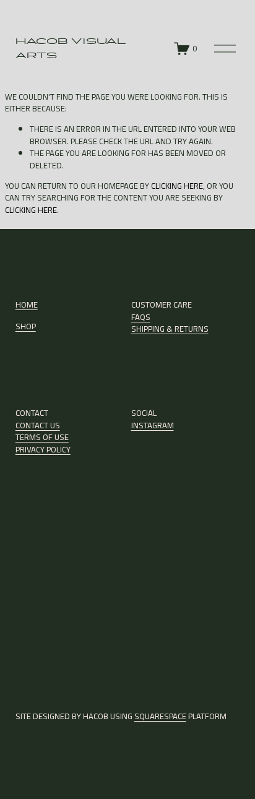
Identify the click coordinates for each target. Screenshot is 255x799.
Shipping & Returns (170, 329)
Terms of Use (42, 437)
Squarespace (160, 716)
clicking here (177, 185)
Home (26, 305)
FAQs (140, 317)
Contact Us (37, 426)
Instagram (152, 426)
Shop (25, 327)
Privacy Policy (43, 450)
